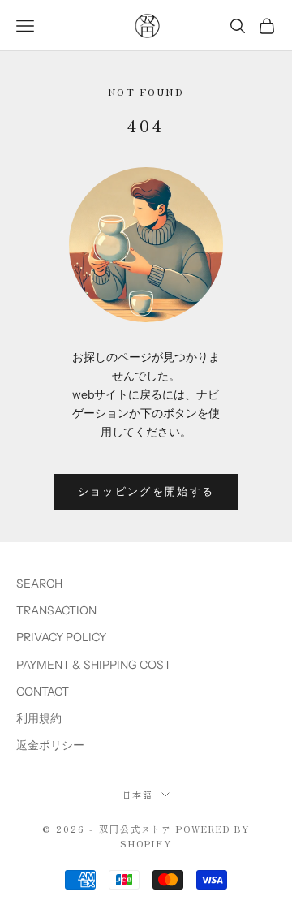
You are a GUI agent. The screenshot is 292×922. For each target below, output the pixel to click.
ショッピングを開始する (146, 491)
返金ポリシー (50, 745)
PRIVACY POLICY (61, 637)
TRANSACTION (56, 610)
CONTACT (42, 691)
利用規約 (39, 718)
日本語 (138, 794)
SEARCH (39, 583)
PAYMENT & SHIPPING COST (93, 664)
